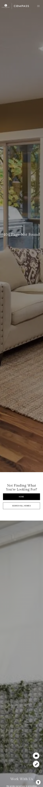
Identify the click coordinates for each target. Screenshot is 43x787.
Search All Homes (21, 506)
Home (21, 497)
